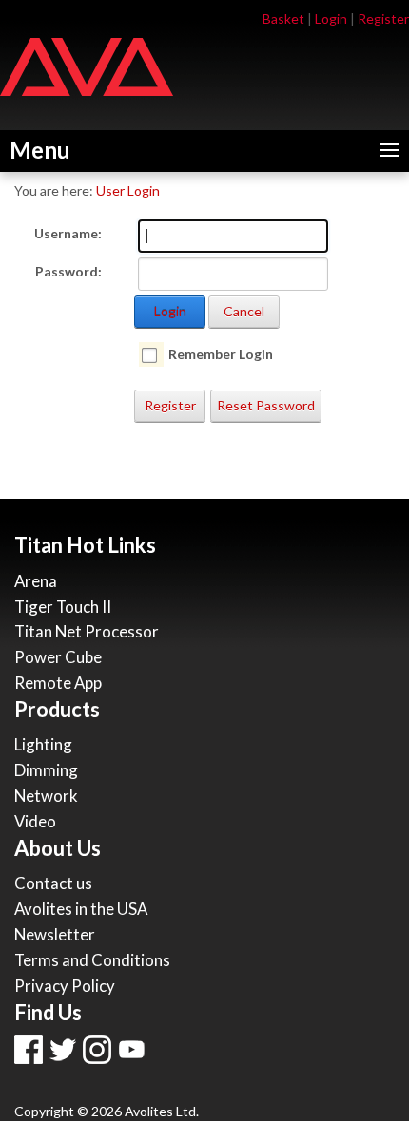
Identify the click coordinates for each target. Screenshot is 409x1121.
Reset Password (266, 405)
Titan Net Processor (86, 631)
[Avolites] (86, 65)
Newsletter (54, 934)
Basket (283, 18)
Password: (68, 271)
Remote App (58, 683)
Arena (35, 581)
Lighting (43, 744)
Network (46, 796)
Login (331, 18)
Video (35, 821)
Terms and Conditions (92, 960)
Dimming (46, 770)
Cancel (244, 311)
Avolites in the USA (80, 909)
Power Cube (58, 657)
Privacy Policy (64, 986)
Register (383, 18)
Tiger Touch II (62, 607)
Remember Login (220, 354)
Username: (68, 233)
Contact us (53, 883)
